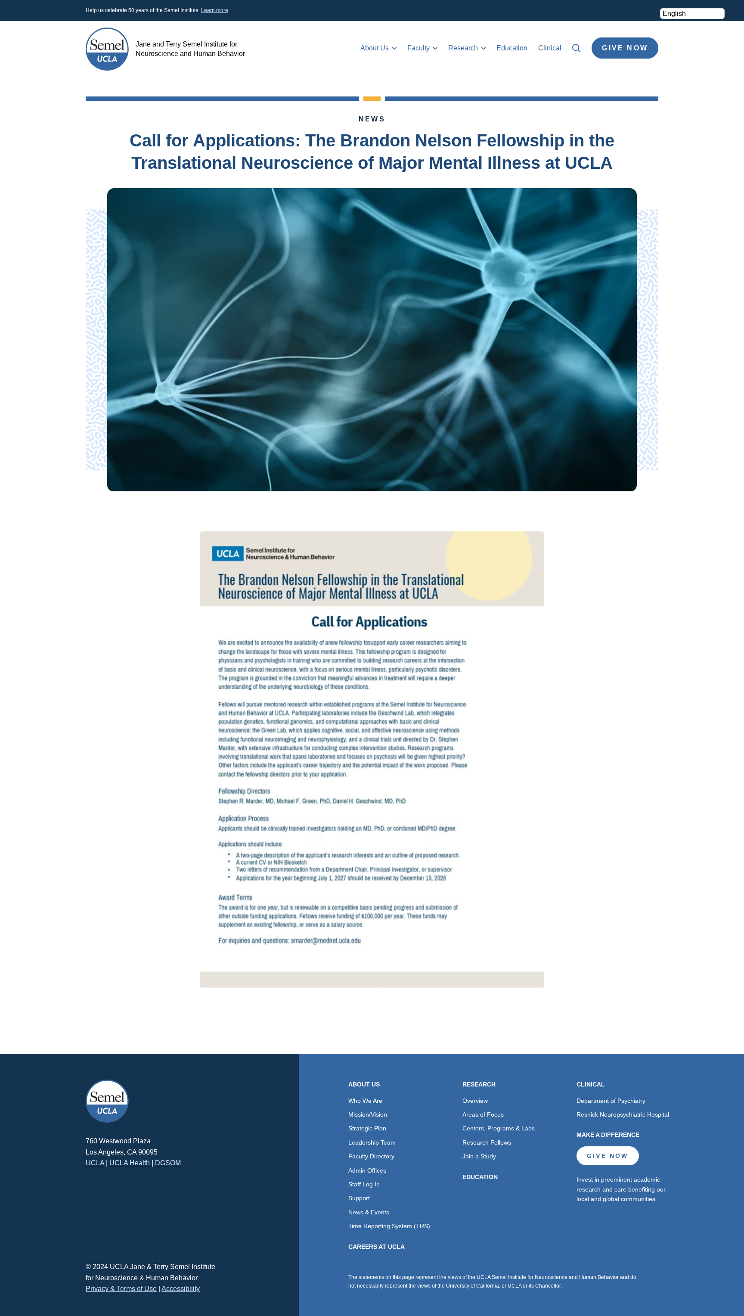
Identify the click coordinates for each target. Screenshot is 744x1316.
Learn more (214, 10)
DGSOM (168, 1163)
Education (511, 48)
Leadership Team (372, 1142)
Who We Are (365, 1100)
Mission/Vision (367, 1114)
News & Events (368, 1212)
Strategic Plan (367, 1128)
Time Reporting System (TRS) (389, 1226)
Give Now (625, 48)
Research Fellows (486, 1142)
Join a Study (479, 1156)
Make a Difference (608, 1134)
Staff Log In (364, 1184)
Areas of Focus (483, 1114)
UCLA (95, 1163)
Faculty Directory (371, 1156)
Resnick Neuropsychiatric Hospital (623, 1114)
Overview (475, 1100)
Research (463, 48)
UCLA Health (129, 1163)
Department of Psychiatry (611, 1100)
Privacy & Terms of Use (121, 1288)
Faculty (418, 48)
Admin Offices (367, 1170)
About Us (374, 48)
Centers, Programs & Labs (498, 1128)
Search (576, 48)
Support (359, 1198)
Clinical (549, 48)
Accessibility (180, 1288)
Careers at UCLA (376, 1246)
